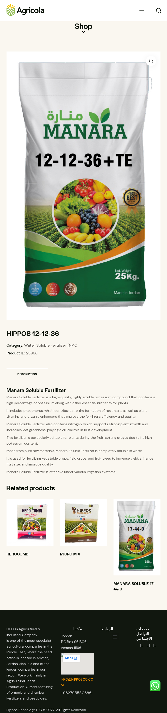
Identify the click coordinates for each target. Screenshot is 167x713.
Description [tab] (27, 374)
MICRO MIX (70, 554)
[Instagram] (148, 645)
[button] (151, 61)
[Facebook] (142, 645)
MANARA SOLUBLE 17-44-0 (134, 586)
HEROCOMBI (18, 554)
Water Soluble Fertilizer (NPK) (50, 345)
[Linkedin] (155, 645)
